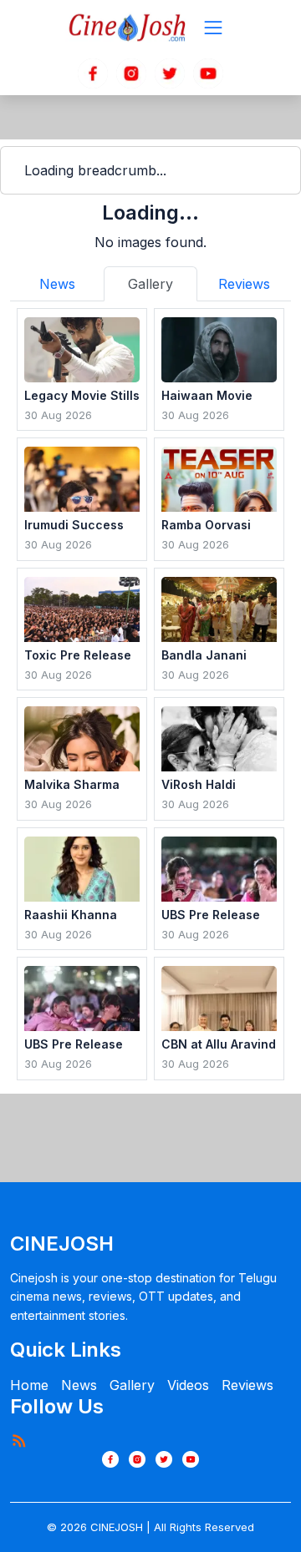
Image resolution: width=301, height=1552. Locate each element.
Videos (188, 1385)
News (79, 1385)
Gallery (132, 1385)
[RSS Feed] (18, 1440)
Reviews (247, 1385)
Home (29, 1385)
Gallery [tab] (150, 284)
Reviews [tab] (244, 284)
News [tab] (57, 284)
